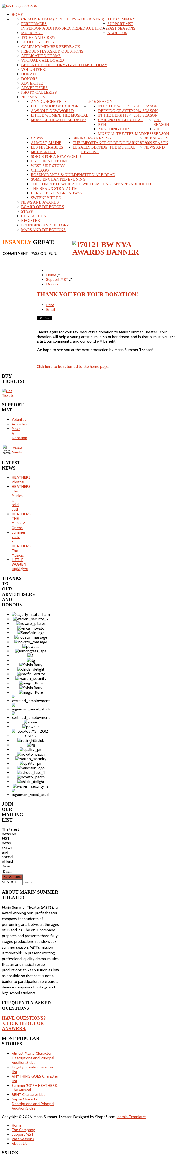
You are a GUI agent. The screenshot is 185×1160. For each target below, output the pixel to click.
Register (30, 221)
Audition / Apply (38, 42)
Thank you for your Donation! (87, 294)
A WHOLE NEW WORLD (52, 111)
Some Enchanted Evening (58, 179)
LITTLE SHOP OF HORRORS (56, 106)
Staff (27, 211)
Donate (29, 74)
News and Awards (40, 202)
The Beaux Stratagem (54, 188)
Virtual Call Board (42, 60)
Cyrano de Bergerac (120, 120)
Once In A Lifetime (50, 161)
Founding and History (45, 225)
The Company (121, 19)
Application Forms (41, 56)
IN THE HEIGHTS (113, 115)
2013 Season (146, 115)
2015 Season (146, 106)
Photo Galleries (39, 92)
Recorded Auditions (85, 28)
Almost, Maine (46, 143)
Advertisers (34, 88)
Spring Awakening (92, 138)
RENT (103, 124)
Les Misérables (47, 147)
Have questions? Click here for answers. (24, 1023)
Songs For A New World (56, 156)
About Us (117, 33)
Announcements (48, 101)
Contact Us (33, 216)
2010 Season (156, 138)
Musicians (32, 33)
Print (50, 305)
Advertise (32, 83)
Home (17, 15)
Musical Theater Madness (126, 134)
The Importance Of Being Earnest (108, 143)
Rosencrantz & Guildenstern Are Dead (73, 175)
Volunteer (20, 419)
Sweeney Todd (46, 198)
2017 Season (33, 97)
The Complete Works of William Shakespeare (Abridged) (91, 184)
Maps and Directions (43, 230)
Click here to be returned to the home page (72, 366)
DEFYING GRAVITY (116, 111)
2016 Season (100, 101)
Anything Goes (114, 129)
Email (50, 309)
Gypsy (37, 138)
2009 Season (156, 143)
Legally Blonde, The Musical (104, 147)
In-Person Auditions (42, 28)
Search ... (11, 882)
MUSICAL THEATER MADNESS (58, 120)
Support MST (120, 24)
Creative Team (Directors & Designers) (62, 19)
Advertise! (20, 424)
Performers (34, 24)
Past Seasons (121, 28)
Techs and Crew (38, 37)
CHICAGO (40, 170)
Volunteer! (33, 69)
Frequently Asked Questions (52, 51)
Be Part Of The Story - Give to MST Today (64, 65)
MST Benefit (43, 152)
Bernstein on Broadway (57, 193)
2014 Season (146, 111)
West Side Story (48, 166)
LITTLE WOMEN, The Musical (59, 115)
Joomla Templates (131, 1116)
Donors (29, 79)
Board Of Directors (42, 207)
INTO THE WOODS (115, 106)
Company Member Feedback (50, 47)
